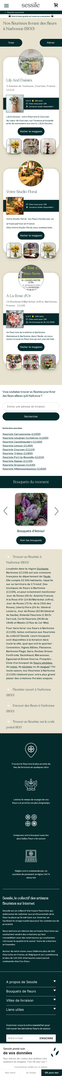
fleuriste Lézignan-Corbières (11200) (25, 437)
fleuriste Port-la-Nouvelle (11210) (23, 457)
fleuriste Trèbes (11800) (18, 453)
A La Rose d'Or (18, 296)
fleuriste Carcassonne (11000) (22, 434)
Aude (47, 576)
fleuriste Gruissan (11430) (19, 464)
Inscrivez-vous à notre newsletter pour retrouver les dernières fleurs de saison (28, 1027)
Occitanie (42, 568)
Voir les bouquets (31, 540)
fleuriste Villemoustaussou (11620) (24, 468)
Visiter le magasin (31, 131)
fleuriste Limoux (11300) (18, 445)
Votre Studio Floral (21, 191)
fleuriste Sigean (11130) (18, 461)
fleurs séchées (42, 662)
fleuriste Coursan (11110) (19, 449)
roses (13, 666)
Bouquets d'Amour (31, 531)
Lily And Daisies (19, 80)
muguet (45, 666)
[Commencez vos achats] (56, 6)
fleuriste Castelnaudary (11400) (22, 441)
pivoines (27, 666)
